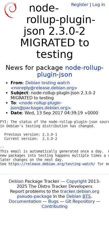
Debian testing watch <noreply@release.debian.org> (44, 85)
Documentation (25, 201)
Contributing (54, 206)
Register (79, 4)
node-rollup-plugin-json (70, 71)
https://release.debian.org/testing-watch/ (51, 164)
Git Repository (80, 201)
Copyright (76, 181)
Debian (16, 181)
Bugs (53, 201)
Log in (98, 4)
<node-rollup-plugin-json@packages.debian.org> (41, 105)
